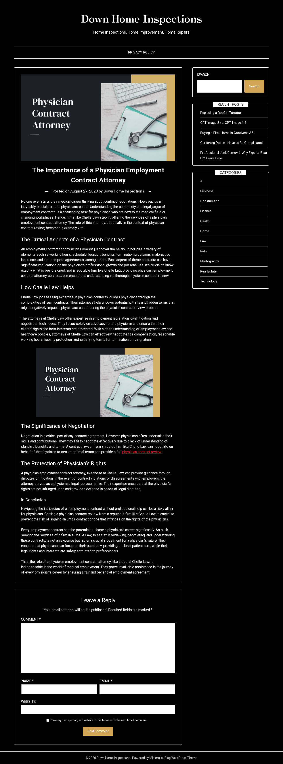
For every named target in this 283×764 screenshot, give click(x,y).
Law (203, 241)
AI (201, 181)
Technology (208, 281)
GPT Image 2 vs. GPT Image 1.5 (223, 123)
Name (27, 681)
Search (203, 75)
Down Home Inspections (141, 18)
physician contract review (141, 452)
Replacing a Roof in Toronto (220, 113)
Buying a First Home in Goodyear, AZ (227, 133)
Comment (31, 619)
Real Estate (208, 271)
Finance (206, 211)
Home (204, 231)
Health (205, 221)
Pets (203, 251)
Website (28, 701)
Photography (209, 261)
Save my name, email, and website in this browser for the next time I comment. (99, 720)
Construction (209, 201)
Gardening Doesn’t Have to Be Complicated (231, 143)
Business (207, 191)
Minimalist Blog (160, 758)
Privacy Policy (141, 52)
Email (105, 681)
